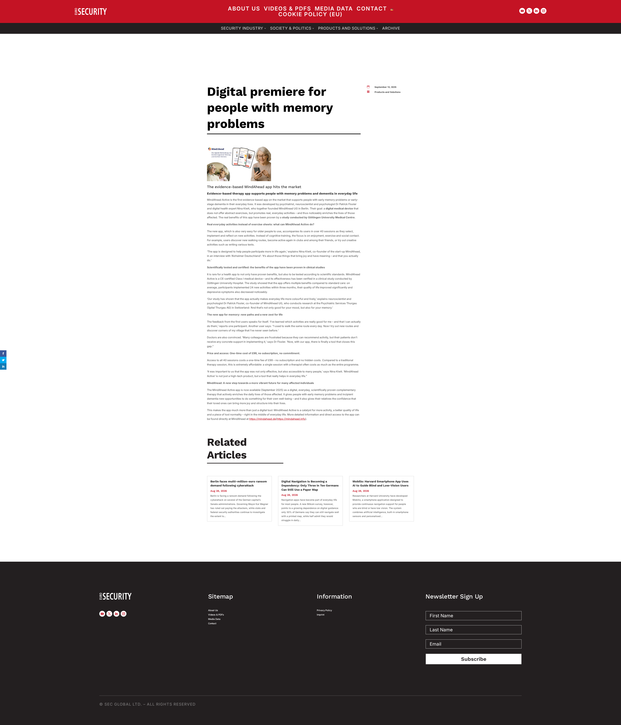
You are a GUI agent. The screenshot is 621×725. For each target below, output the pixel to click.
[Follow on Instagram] (543, 11)
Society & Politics (290, 28)
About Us (244, 9)
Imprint (320, 614)
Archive (391, 28)
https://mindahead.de (262, 418)
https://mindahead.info (291, 418)
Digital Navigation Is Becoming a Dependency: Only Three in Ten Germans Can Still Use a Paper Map (310, 485)
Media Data (334, 9)
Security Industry (242, 28)
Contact (372, 9)
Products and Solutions (346, 28)
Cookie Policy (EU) (310, 15)
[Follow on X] (529, 11)
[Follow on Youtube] (522, 11)
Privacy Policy (324, 610)
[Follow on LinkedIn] (536, 11)
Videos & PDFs (287, 9)
